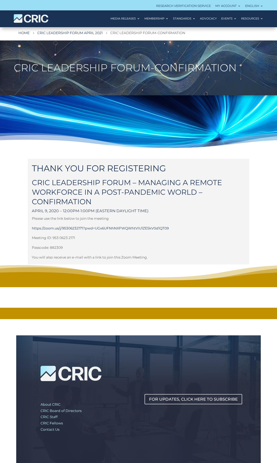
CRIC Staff (49, 417)
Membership (154, 18)
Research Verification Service (183, 6)
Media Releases (123, 18)
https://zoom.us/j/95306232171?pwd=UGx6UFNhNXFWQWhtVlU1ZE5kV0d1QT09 (100, 228)
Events (227, 18)
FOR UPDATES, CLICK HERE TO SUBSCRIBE (193, 399)
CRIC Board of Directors (61, 411)
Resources (250, 18)
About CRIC (50, 404)
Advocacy (208, 18)
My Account (226, 6)
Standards (182, 18)
